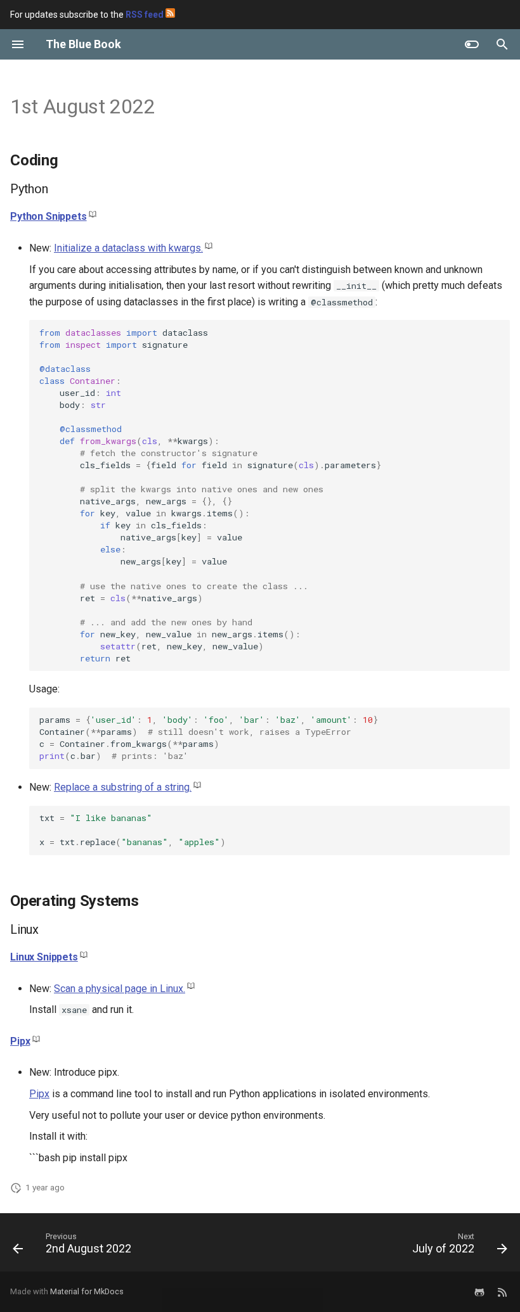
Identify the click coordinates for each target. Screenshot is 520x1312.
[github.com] (479, 1292)
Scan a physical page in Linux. (119, 989)
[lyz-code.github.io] (502, 1292)
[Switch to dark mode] (471, 44)
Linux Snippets (44, 957)
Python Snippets (48, 216)
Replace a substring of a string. (123, 787)
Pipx (20, 1041)
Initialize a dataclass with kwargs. (128, 248)
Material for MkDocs (87, 1291)
